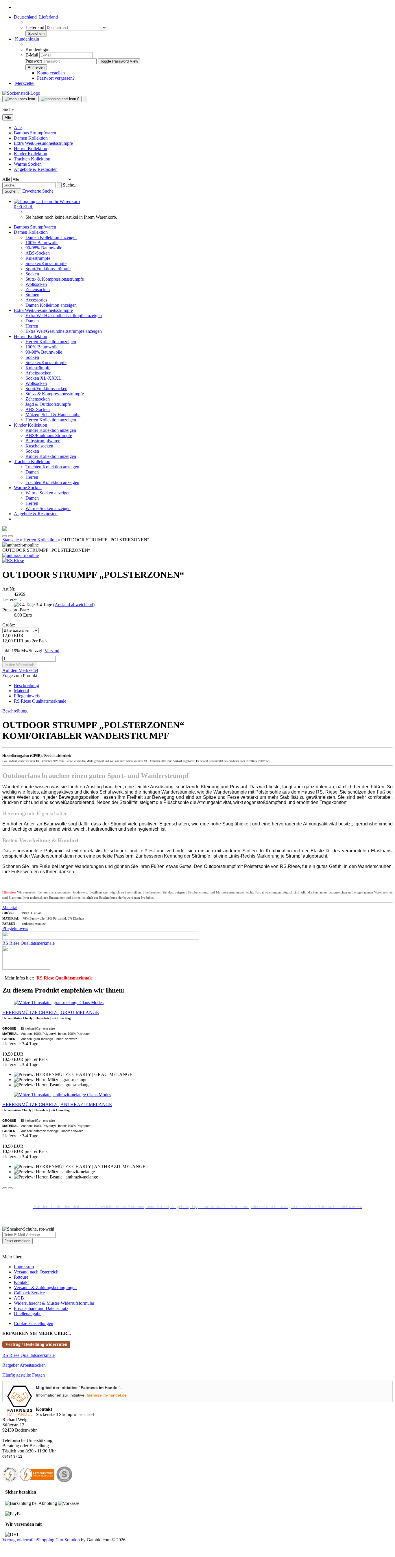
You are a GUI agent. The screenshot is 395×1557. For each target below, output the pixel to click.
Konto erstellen (51, 72)
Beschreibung (26, 685)
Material (21, 690)
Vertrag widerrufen (19, 1539)
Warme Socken (28, 164)
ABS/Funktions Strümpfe (48, 435)
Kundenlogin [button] (26, 38)
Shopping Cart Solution (58, 1539)
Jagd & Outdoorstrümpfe (48, 404)
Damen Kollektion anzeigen (51, 237)
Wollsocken (36, 284)
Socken (32, 273)
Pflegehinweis (27, 695)
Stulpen (32, 294)
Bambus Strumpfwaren (35, 132)
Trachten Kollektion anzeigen (52, 466)
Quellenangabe (27, 1313)
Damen (32, 320)
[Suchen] (59, 185)
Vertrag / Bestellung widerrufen (36, 1344)
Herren (31, 326)
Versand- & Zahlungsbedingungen (45, 1287)
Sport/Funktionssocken (46, 388)
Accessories (36, 299)
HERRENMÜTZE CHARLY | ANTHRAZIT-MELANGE (57, 1104)
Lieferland (35, 27)
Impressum (24, 1266)
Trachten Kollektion (32, 158)
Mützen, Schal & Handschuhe (52, 414)
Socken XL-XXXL (43, 378)
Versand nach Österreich (36, 1271)
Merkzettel (24, 83)
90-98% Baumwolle (43, 247)
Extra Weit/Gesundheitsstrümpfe (43, 143)
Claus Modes (92, 1002)
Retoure (21, 1277)
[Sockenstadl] (21, 93)
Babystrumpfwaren (42, 440)
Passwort (33, 61)
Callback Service (29, 1292)
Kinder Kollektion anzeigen (50, 430)
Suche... (70, 184)
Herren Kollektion (30, 148)
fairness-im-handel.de (107, 1395)
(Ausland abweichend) (74, 604)
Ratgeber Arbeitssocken (24, 1365)
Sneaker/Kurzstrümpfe (46, 263)
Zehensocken (37, 289)
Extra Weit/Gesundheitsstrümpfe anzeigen (63, 315)
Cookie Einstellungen (33, 1323)
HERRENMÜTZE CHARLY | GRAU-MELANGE (50, 1012)
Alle (18, 127)
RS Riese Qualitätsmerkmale (40, 701)
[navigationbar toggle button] (19, 99)
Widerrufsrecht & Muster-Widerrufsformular (54, 1303)
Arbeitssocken (38, 372)
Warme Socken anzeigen (48, 492)
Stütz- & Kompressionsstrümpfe (54, 279)
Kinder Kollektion (30, 153)
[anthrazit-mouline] (20, 555)
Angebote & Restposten (36, 169)
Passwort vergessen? (56, 78)
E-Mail (31, 54)
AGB (19, 1297)
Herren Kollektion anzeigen (50, 341)
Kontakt (21, 1282)
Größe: (8, 624)
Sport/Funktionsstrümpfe (48, 268)
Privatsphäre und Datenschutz (41, 1308)
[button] (36, 16)
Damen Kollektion (31, 138)
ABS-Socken (37, 253)
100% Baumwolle (41, 242)
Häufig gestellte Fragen (23, 1375)
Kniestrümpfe (37, 258)
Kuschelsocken (39, 445)
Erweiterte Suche (37, 191)
